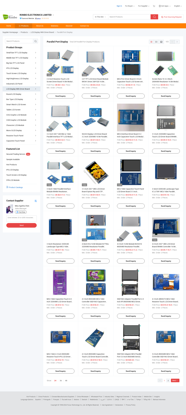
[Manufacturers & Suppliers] (19, 5)
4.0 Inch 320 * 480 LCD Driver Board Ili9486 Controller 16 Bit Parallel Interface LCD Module (164, 246)
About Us (39, 26)
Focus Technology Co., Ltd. (76, 405)
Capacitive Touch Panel (15, 141)
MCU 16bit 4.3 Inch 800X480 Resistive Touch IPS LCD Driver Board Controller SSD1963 (58, 356)
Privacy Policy (130, 405)
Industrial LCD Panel (14, 83)
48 (66, 380)
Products (24, 26)
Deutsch (84, 399)
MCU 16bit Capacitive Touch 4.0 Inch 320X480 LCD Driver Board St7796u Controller (59, 301)
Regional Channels (123, 397)
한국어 (109, 399)
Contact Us (84, 26)
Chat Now (21, 212)
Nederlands (94, 399)
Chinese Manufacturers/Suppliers (62, 397)
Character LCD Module (15, 125)
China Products (43, 397)
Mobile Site (148, 397)
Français (56, 399)
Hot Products (31, 397)
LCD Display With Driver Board (18, 89)
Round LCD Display (13, 94)
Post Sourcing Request (173, 17)
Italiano (76, 399)
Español (38, 399)
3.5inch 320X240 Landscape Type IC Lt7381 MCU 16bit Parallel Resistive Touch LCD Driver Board (165, 191)
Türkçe (138, 399)
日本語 (117, 399)
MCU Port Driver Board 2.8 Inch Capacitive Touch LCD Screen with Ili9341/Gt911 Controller (130, 81)
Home (8, 26)
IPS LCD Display (12, 68)
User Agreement (107, 405)
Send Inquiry (60, 96)
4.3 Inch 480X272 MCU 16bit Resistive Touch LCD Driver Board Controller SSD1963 (165, 301)
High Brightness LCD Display (17, 78)
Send (22, 225)
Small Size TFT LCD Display (16, 52)
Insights (157, 397)
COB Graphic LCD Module (16, 120)
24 (55, 381)
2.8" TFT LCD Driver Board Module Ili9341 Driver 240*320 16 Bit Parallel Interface (95, 81)
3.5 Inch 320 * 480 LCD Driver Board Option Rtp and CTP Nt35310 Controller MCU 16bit (94, 191)
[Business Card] (36, 200)
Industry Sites (109, 397)
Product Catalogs (16, 187)
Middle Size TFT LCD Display (17, 58)
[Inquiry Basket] (154, 6)
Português (46, 399)
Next (174, 380)
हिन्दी (123, 399)
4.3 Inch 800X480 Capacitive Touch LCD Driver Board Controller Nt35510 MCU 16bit (95, 356)
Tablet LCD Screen (13, 109)
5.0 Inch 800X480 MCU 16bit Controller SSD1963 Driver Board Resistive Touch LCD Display (165, 356)
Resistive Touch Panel (14, 135)
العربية (102, 399)
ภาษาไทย (130, 399)
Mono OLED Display (14, 130)
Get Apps (165, 6)
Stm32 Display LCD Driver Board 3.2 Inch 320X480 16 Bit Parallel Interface (94, 136)
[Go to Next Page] (177, 42)
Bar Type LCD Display (14, 99)
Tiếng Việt (146, 399)
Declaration (119, 405)
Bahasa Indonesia (159, 399)
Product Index (136, 397)
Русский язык (66, 399)
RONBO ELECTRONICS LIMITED (36, 15)
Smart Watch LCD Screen (16, 104)
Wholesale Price (96, 397)
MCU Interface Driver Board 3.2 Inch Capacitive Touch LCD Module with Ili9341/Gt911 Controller (130, 136)
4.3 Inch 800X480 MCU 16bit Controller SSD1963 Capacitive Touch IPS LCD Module (94, 301)
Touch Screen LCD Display (16, 73)
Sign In (119, 6)
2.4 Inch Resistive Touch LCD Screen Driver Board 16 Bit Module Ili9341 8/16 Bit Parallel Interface (60, 81)
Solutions (54, 26)
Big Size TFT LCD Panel (15, 63)
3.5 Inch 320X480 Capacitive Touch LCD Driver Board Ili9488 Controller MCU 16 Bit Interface (164, 136)
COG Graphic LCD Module (16, 115)
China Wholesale (82, 397)
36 (61, 380)
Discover (69, 26)
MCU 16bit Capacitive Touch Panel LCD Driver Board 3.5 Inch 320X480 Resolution (130, 191)
